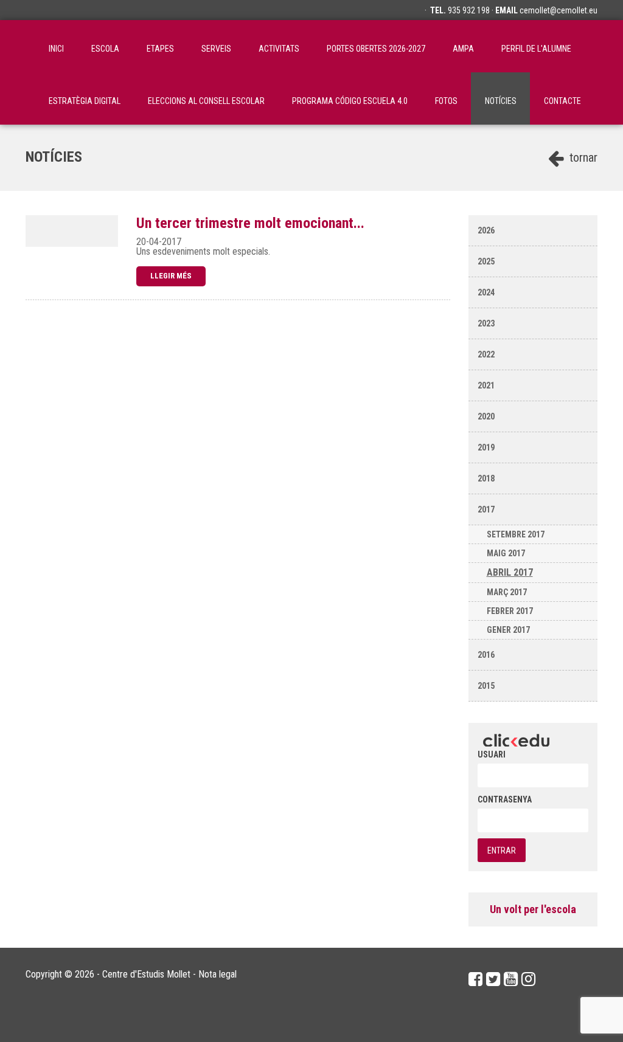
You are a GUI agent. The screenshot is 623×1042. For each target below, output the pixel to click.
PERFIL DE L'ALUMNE (536, 48)
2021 (486, 385)
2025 (486, 261)
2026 (486, 230)
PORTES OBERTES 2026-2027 (376, 48)
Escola (105, 48)
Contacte (562, 101)
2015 (486, 686)
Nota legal (217, 974)
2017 (486, 509)
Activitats (279, 48)
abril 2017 (510, 572)
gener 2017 (508, 630)
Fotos (446, 101)
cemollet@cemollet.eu (558, 10)
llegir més (171, 275)
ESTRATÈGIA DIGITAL (84, 101)
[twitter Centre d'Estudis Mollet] (493, 979)
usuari (492, 754)
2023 (486, 323)
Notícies (501, 101)
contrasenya (505, 799)
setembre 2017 (516, 534)
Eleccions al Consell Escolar (206, 101)
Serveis (216, 48)
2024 (486, 292)
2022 (486, 354)
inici (56, 48)
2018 (486, 478)
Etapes (160, 48)
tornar (581, 157)
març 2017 (507, 592)
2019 (486, 447)
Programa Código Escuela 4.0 (350, 101)
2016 (486, 655)
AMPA (463, 48)
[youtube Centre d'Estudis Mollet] (511, 979)
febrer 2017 (510, 611)
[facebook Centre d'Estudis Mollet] (475, 979)
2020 (486, 416)
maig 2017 (506, 553)
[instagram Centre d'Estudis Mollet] (528, 979)
